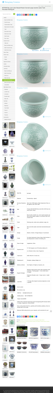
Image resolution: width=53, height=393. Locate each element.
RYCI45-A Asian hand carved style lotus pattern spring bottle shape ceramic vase (5, 317)
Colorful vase (7, 22)
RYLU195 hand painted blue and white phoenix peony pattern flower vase (12, 334)
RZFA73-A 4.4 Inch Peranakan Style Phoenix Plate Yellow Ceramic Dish (5, 368)
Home (39, 6)
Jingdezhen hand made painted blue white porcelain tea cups (5, 146)
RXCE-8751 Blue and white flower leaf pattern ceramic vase (5, 266)
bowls (6, 56)
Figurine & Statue (7, 61)
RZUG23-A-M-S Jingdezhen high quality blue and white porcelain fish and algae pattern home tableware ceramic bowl (12, 274)
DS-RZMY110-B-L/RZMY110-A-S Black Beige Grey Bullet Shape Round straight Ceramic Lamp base (5, 343)
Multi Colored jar (8, 73)
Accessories (6, 117)
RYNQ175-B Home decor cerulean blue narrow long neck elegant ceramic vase (5, 351)
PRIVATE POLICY (9, 119)
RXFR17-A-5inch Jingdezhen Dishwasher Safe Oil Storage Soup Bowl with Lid (5, 291)
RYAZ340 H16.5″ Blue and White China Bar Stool (12, 368)
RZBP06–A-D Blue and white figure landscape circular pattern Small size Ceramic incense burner (12, 214)
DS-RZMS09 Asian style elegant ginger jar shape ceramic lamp (5, 360)
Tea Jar (6, 110)
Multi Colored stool (8, 47)
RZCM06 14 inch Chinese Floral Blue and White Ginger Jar (5, 129)
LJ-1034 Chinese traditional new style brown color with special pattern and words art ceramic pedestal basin (5, 300)
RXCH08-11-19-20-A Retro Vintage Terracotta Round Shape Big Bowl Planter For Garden (22, 352)
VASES (5, 17)
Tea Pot (6, 112)
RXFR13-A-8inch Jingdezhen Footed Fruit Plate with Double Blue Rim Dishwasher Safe (12, 146)
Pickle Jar (6, 75)
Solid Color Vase (8, 33)
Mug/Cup (6, 105)
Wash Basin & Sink (7, 87)
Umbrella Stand (7, 66)
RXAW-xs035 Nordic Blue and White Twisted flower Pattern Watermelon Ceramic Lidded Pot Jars (12, 257)
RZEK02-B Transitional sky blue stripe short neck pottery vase (12, 223)
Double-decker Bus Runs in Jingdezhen (5, 334)
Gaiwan (6, 103)
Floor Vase (7, 38)
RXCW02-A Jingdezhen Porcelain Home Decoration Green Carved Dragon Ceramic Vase (5, 257)
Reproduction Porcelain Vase (9, 28)
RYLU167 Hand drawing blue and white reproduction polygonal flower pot (34, 352)
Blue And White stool (9, 45)
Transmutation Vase (8, 24)
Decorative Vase (8, 31)
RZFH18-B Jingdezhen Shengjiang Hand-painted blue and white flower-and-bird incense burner (34, 338)
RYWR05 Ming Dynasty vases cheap (12, 129)
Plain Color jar (7, 77)
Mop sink (6, 98)
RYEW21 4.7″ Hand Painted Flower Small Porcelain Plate (12, 180)
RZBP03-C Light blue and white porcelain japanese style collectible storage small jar (12, 343)
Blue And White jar (8, 70)
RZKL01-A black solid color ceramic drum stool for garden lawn (5, 189)
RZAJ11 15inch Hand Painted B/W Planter (12, 197)
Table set (6, 43)
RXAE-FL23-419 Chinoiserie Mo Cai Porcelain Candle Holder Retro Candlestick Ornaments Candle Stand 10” (5, 163)
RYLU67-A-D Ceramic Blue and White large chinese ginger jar (5, 240)
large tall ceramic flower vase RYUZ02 (12, 291)
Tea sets (6, 114)
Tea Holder (7, 107)
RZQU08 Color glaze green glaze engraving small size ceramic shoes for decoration (5, 214)
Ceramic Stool (6, 40)
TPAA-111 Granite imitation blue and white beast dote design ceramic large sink (5, 283)
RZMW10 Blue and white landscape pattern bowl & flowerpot (12, 377)
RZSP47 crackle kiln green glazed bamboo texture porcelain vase (12, 189)
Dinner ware (6, 54)
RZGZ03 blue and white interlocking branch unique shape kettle (5, 197)
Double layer (7, 96)
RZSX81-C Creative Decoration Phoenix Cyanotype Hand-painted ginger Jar (5, 180)
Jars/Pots (5, 68)
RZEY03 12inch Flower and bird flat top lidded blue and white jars (5, 377)
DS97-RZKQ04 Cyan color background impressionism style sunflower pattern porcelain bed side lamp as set (12, 266)
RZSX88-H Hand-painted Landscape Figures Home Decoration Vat (45, 352)
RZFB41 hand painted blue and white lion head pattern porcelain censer (12, 351)
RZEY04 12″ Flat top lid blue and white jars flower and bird (5, 206)
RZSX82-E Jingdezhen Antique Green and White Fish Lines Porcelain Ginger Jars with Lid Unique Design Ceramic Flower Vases (12, 300)
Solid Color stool (8, 50)
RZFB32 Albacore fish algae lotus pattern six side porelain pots (12, 360)
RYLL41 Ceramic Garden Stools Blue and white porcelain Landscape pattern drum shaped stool (12, 240)
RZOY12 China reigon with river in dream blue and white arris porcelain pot (45, 338)
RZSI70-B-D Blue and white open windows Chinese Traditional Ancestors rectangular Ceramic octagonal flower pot (12, 163)
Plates (6, 59)
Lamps (5, 63)
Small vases (7, 36)
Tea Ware (5, 100)
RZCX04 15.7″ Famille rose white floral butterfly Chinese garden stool (12, 283)
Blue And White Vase (9, 19)
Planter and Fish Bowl (8, 80)
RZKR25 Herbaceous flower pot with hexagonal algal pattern (32, 319)
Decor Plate (6, 52)
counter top (7, 91)
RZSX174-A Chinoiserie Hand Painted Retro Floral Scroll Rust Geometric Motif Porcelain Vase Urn (12, 206)
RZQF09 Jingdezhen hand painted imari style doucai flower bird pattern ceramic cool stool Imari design (5, 274)
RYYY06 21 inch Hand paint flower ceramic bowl (22, 338)
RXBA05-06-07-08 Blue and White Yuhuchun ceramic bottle (12, 317)
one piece (6, 94)
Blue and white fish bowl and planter (9, 83)
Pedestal (6, 89)
